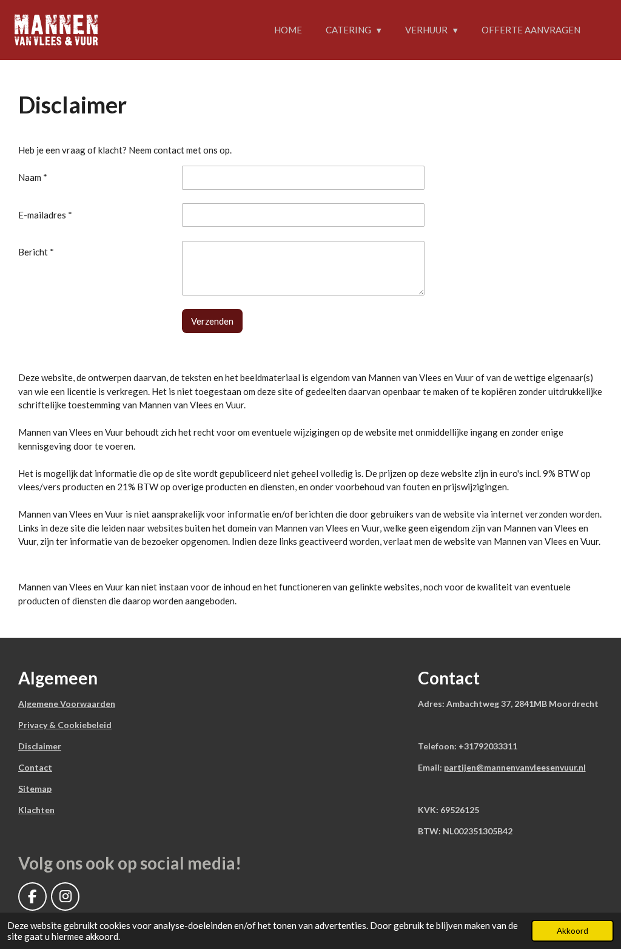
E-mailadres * (45, 214)
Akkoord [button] (572, 931)
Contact (35, 767)
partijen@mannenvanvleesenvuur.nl (515, 767)
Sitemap (35, 788)
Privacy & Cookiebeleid (65, 725)
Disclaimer (39, 746)
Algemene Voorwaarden (66, 703)
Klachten (36, 810)
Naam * (32, 177)
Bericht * (36, 251)
